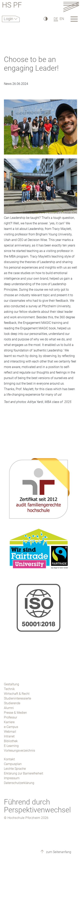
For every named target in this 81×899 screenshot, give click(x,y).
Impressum (11, 778)
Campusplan (13, 764)
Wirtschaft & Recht (16, 694)
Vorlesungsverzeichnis (19, 750)
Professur (10, 717)
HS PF (12, 5)
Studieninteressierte (17, 698)
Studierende (12, 703)
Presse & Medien (15, 713)
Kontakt (9, 759)
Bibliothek (11, 741)
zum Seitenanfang (58, 852)
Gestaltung (11, 684)
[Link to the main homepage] (71, 7)
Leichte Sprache (15, 769)
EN (62, 19)
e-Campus (11, 727)
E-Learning (11, 746)
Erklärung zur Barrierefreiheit (23, 773)
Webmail (10, 731)
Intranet (9, 736)
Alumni (9, 708)
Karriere (9, 722)
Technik (9, 689)
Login (9, 18)
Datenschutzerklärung (19, 783)
